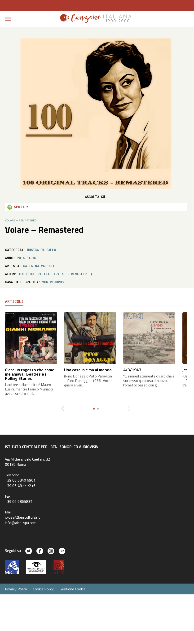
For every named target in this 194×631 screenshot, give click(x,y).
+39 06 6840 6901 (20, 480)
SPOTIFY (20, 207)
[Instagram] (51, 551)
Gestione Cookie (72, 589)
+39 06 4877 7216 (20, 485)
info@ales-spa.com (20, 522)
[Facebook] (39, 551)
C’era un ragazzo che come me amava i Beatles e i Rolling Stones (29, 374)
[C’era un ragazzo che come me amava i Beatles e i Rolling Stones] (31, 338)
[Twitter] (28, 551)
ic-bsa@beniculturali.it (22, 517)
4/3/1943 (132, 370)
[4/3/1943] (149, 338)
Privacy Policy (16, 589)
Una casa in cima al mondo (88, 370)
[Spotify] (62, 551)
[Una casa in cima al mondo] (90, 338)
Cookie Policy (43, 589)
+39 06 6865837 (18, 501)
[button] (129, 408)
